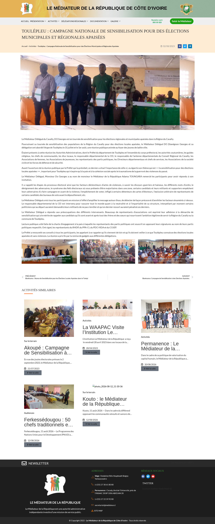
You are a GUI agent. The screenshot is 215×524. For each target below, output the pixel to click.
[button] (180, 46)
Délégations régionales (73, 21)
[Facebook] (143, 476)
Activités (52, 21)
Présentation (37, 21)
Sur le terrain (30, 341)
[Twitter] (148, 476)
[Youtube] (153, 476)
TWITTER (147, 483)
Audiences (29, 413)
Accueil (25, 21)
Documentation (98, 21)
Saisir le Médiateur (182, 21)
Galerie (114, 21)
